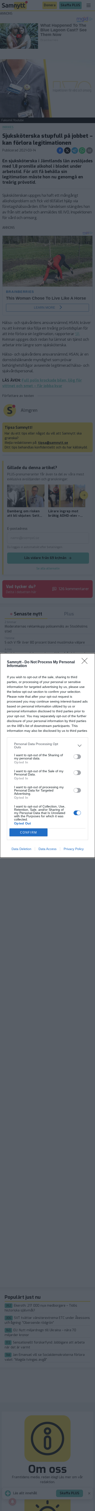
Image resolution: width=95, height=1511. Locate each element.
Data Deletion (21, 849)
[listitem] (47, 745)
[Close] (86, 662)
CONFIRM (28, 832)
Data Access (47, 849)
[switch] (77, 756)
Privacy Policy (74, 849)
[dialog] (47, 755)
